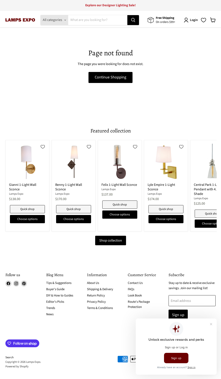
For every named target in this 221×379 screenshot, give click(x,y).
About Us (93, 283)
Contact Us (135, 283)
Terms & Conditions (100, 308)
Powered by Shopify (16, 366)
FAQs (131, 289)
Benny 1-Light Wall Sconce (68, 187)
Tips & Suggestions (58, 283)
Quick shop (27, 209)
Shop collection (110, 240)
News (50, 314)
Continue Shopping (110, 77)
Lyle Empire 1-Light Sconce (161, 187)
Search (9, 357)
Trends (50, 308)
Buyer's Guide (55, 289)
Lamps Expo (16, 194)
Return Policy (96, 295)
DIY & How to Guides (59, 295)
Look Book (135, 295)
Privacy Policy (96, 301)
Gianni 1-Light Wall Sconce (22, 187)
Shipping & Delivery (100, 289)
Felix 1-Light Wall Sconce (119, 184)
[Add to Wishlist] (43, 147)
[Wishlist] (203, 20)
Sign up (178, 315)
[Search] (133, 20)
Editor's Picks (55, 301)
